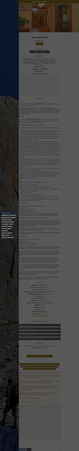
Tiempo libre (5, 230)
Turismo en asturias (7, 219)
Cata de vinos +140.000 (7, 224)
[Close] (17, 1)
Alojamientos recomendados (9, 215)
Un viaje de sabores (6, 228)
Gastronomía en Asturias (8, 222)
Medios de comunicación (8, 237)
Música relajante (6, 235)
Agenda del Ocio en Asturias (9, 217)
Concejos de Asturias (7, 233)
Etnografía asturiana (7, 226)
